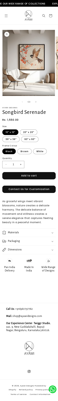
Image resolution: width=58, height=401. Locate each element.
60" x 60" (29, 139)
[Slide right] (35, 101)
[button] (6, 15)
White (39, 151)
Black (9, 151)
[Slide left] (22, 101)
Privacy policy (42, 389)
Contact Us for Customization (29, 189)
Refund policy (26, 389)
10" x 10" (10, 132)
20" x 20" (28, 132)
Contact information (40, 394)
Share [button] (9, 279)
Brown (24, 151)
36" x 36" (11, 139)
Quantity (7, 158)
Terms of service (19, 394)
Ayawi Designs (27, 385)
